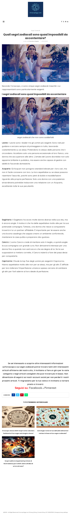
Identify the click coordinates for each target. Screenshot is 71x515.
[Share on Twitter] (17, 394)
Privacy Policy (33, 512)
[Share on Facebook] (13, 394)
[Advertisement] (35, 202)
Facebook (35, 388)
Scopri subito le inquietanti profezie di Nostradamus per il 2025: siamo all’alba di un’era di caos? (18, 463)
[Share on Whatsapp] (26, 394)
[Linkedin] (67, 21)
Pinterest (50, 388)
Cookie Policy (41, 512)
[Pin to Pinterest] (22, 394)
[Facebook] (61, 21)
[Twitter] (63, 21)
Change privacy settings (61, 512)
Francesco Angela (34, 41)
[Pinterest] (65, 21)
